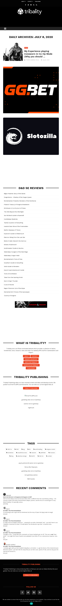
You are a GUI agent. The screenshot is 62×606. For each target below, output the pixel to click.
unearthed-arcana (22, 452)
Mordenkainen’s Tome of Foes (13, 259)
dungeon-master (50, 449)
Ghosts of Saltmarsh (10, 244)
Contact (30, 1)
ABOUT (26, 356)
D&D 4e (41, 456)
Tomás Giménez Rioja (32, 60)
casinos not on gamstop (31, 404)
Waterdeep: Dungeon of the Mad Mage (16, 252)
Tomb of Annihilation (10, 274)
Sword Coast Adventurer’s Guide (14, 270)
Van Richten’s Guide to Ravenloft (14, 215)
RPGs (26, 47)
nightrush (31, 408)
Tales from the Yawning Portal (13, 277)
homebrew (10, 452)
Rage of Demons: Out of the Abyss (14, 288)
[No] (60, 602)
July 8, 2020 (46, 60)
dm (30, 449)
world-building (38, 449)
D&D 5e (9, 449)
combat (50, 456)
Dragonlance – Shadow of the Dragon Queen (18, 197)
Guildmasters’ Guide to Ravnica (13, 248)
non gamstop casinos (31, 475)
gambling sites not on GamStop (31, 400)
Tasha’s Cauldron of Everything (13, 223)
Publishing (38, 1)
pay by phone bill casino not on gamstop (31, 463)
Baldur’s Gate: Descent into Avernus (15, 241)
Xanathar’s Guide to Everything (13, 263)
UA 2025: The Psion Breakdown (12, 510)
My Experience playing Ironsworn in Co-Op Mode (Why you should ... (38, 54)
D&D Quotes (31, 479)
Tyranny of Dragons (10, 295)
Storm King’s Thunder (11, 281)
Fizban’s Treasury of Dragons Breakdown (16, 204)
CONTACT (34, 356)
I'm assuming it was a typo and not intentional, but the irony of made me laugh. (28, 512)
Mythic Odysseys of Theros (12, 230)
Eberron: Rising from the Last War (14, 237)
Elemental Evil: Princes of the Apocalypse (16, 292)
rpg (24, 449)
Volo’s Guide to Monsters (11, 266)
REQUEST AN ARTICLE (31, 359)
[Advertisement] (32, 20)
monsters (52, 452)
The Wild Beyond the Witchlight (14, 212)
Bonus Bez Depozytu (31, 467)
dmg (12, 456)
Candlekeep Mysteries (11, 219)
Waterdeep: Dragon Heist (11, 255)
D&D (17, 449)
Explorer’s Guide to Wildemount (14, 233)
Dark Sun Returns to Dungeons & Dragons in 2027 (17, 497)
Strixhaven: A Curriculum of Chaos (15, 208)
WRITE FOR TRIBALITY (31, 362)
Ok (31, 603)
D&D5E (33, 456)
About (23, 1)
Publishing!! (31, 368)
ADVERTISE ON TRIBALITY (31, 365)
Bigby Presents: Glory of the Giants (14, 193)
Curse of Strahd (9, 284)
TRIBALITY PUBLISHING (31, 388)
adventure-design (22, 456)
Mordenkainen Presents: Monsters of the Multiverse (20, 201)
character (33, 452)
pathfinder (43, 452)
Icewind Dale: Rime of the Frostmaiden (16, 226)
